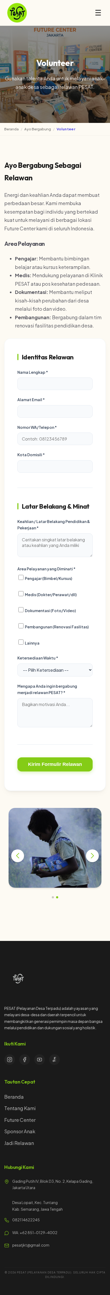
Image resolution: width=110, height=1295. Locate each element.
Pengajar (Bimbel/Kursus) (48, 578)
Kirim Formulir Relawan (55, 764)
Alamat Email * (31, 399)
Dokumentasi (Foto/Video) (50, 610)
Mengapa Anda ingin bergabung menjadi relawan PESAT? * (47, 689)
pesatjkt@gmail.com (30, 1245)
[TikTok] (54, 1059)
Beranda (11, 129)
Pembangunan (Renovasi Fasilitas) (56, 626)
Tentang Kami (20, 1108)
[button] (53, 897)
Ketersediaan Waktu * (37, 657)
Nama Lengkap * (32, 372)
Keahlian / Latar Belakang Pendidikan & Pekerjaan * (53, 524)
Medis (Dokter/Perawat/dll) (50, 594)
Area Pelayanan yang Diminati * (46, 568)
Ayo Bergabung (37, 129)
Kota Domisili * (31, 454)
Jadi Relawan (19, 1143)
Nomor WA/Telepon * (37, 427)
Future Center (20, 1120)
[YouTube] (39, 1059)
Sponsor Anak (19, 1131)
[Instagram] (9, 1059)
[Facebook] (24, 1059)
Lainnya (32, 643)
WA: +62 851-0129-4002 (34, 1232)
